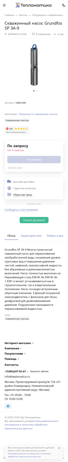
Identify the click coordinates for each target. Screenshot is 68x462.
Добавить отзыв (17, 33)
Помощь (11, 359)
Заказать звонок (39, 371)
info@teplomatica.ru (17, 376)
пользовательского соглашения (23, 453)
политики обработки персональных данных (29, 455)
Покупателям (14, 353)
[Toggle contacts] (64, 5)
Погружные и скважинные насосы (38, 114)
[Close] (59, 448)
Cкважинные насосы (17, 120)
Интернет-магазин (18, 343)
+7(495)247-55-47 (15, 371)
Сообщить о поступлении (21, 210)
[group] (34, 68)
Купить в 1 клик (15, 167)
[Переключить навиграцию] (4, 5)
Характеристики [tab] (31, 235)
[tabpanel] (34, 284)
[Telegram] (8, 406)
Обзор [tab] (11, 235)
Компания (12, 348)
